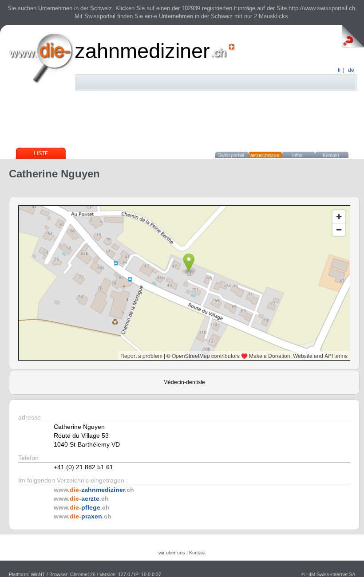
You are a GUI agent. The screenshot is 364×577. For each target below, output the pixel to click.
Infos (297, 155)
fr (339, 70)
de (351, 70)
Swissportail (231, 155)
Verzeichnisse (264, 155)
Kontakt (331, 155)
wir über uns (171, 552)
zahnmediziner (142, 51)
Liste (41, 153)
